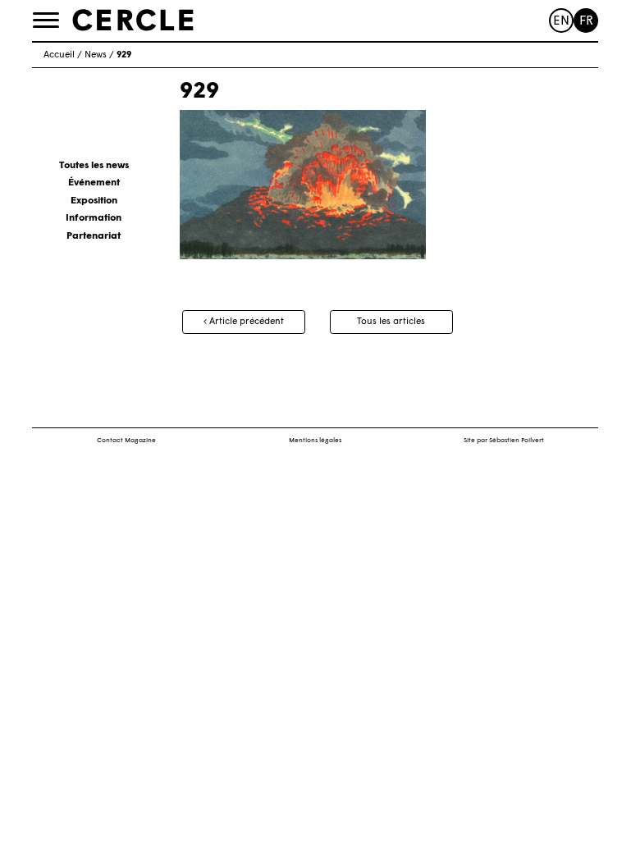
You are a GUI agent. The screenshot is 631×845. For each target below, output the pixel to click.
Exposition (94, 201)
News (96, 55)
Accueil (59, 55)
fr (586, 22)
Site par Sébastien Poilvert (504, 440)
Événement (94, 183)
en (561, 22)
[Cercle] (132, 20)
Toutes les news (94, 166)
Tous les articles (391, 322)
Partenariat (93, 236)
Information (93, 218)
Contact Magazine (126, 440)
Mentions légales (315, 440)
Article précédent (245, 322)
